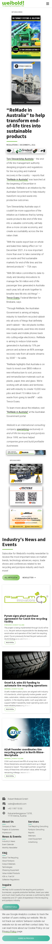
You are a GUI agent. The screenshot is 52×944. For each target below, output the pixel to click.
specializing (23, 429)
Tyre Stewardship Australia (20, 159)
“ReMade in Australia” (17, 179)
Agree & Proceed (26, 938)
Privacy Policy (9, 931)
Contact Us (10, 907)
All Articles (10, 577)
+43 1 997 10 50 (15, 808)
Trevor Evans (12, 297)
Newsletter (28, 577)
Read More (9, 642)
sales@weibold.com (17, 804)
